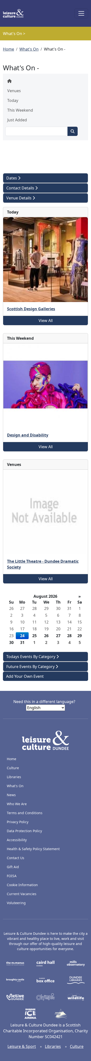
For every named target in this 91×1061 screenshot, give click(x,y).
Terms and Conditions (24, 813)
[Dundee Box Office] (45, 979)
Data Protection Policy (24, 831)
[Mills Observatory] (76, 963)
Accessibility (17, 840)
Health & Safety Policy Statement (33, 849)
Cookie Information (22, 885)
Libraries (14, 777)
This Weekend (20, 110)
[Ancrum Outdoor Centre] (61, 1013)
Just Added (17, 120)
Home (8, 49)
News (11, 795)
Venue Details (19, 198)
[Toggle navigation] (81, 13)
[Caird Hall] (45, 963)
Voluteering (16, 903)
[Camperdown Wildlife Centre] (76, 996)
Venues (14, 90)
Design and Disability (27, 435)
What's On (29, 49)
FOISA (12, 876)
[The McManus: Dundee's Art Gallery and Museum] (15, 963)
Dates (12, 178)
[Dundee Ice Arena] (30, 1013)
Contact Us (15, 858)
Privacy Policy (17, 822)
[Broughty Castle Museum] (15, 979)
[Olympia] (45, 996)
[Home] (15, 13)
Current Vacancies (21, 894)
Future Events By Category (31, 666)
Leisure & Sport (22, 1046)
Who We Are (17, 804)
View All (46, 320)
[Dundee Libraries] (76, 979)
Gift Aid (13, 867)
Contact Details (20, 188)
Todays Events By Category (31, 656)
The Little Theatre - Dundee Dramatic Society (43, 564)
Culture (13, 768)
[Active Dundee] (15, 996)
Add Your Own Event (25, 676)
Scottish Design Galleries (31, 309)
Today (12, 100)
